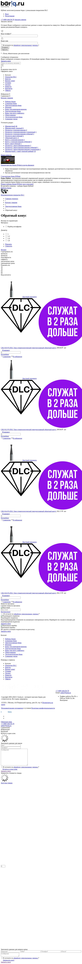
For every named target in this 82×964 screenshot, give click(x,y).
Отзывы (8, 83)
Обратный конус (11, 138)
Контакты (8, 88)
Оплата (7, 85)
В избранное (17, 356)
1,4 (9, 238)
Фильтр (3, 250)
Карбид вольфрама (14, 226)
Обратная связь (6, 722)
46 (16, 126)
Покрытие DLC (11, 77)
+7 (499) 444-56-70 (62, 691)
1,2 (9, 236)
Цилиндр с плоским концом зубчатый (19, 134)
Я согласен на (21, 45)
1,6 (9, 240)
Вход (7, 14)
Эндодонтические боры (13, 654)
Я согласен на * (21, 614)
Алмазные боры (11, 641)
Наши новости (6, 155)
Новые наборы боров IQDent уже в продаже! (17, 184)
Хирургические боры (13, 648)
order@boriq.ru (65, 693)
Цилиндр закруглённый (14, 136)
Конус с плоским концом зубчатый (18, 142)
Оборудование (10, 652)
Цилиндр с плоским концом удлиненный (20, 132)
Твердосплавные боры (13, 643)
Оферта (8, 90)
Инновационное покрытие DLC (12, 195)
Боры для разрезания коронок (16, 646)
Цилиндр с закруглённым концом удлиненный (22, 149)
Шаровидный (10, 126)
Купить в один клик (9, 769)
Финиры (8, 645)
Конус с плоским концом (14, 140)
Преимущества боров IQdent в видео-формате (17, 165)
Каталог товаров (7, 98)
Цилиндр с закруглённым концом (17, 145)
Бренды (8, 79)
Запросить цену (8, 960)
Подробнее (5, 354)
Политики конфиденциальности (43, 708)
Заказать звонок (20, 19)
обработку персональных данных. (25, 45)
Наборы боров (6, 188)
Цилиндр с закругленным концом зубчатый (21, 147)
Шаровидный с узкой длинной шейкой (19, 151)
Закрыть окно (6, 61)
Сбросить (8, 246)
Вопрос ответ (10, 81)
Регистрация (9, 16)
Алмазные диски (11, 656)
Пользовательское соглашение (12, 708)
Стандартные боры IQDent (10, 176)
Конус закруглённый (12, 144)
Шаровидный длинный (13, 128)
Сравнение (7, 356)
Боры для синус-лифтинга (14, 650)
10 (35, 151)
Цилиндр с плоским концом (15, 130)
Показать (8, 244)
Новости (8, 86)
